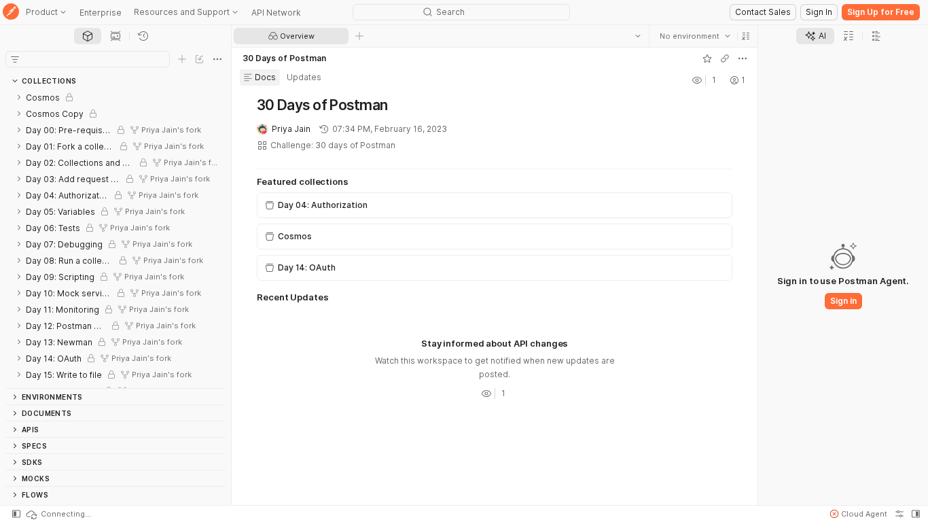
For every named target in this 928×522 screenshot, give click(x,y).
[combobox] (695, 36)
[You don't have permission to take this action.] (359, 36)
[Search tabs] (638, 36)
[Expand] (19, 97)
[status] (57, 514)
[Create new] (182, 59)
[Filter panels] (15, 59)
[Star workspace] (707, 58)
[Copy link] (725, 58)
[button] (746, 36)
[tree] (115, 238)
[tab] (87, 36)
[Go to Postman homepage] (11, 12)
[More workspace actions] (742, 58)
